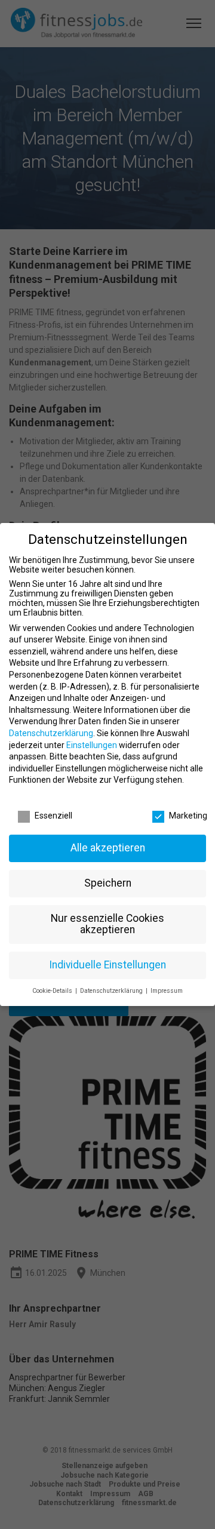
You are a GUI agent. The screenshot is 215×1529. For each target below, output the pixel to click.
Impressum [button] (166, 991)
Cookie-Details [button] (53, 991)
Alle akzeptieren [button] (107, 848)
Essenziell (53, 815)
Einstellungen (91, 745)
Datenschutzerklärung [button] (112, 991)
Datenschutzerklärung (51, 733)
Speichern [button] (107, 883)
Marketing (188, 815)
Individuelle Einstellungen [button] (107, 965)
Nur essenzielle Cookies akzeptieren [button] (107, 924)
